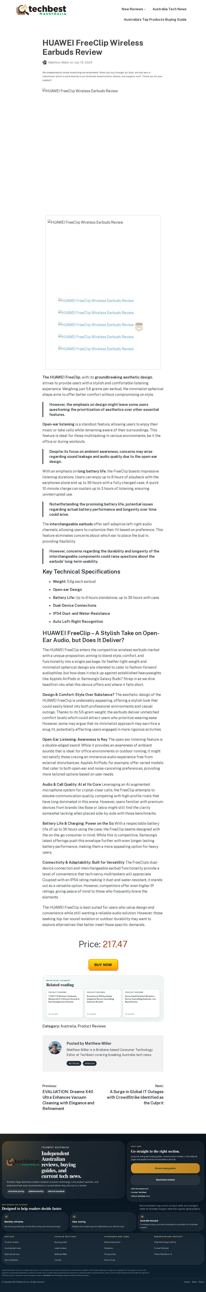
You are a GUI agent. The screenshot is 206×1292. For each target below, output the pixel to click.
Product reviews (12, 1242)
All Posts (74, 1063)
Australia (68, 1026)
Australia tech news (13, 1248)
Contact (58, 1260)
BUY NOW (103, 965)
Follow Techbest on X (140, 1196)
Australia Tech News (169, 9)
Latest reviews (60, 1248)
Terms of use (109, 1260)
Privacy (201, 1282)
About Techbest (11, 1260)
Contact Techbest (138, 1192)
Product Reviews (92, 1026)
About (194, 1282)
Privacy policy (110, 1254)
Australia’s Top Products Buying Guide (155, 19)
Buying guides (61, 1242)
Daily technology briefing (165, 1242)
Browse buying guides (165, 1168)
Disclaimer (108, 1248)
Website (90, 1063)
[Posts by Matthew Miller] (45, 62)
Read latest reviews (165, 1179)
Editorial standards (112, 1242)
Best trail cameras (12, 1254)
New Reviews (132, 9)
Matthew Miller (59, 62)
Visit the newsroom (139, 1188)
